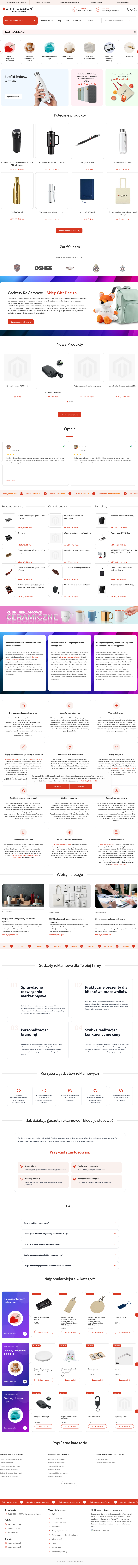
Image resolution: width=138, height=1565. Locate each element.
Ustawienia (80, 786)
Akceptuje (57, 786)
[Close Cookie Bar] (108, 772)
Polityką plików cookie (89, 781)
